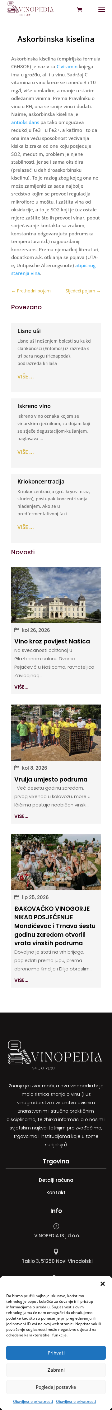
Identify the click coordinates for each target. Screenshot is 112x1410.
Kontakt (56, 1192)
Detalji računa (56, 1180)
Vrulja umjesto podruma (50, 779)
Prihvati (56, 1353)
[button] (103, 1284)
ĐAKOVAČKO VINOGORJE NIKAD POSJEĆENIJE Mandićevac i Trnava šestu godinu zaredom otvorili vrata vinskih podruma (55, 926)
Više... (21, 687)
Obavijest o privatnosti (33, 1401)
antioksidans (25, 122)
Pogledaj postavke (56, 1387)
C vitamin (67, 66)
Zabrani (56, 1370)
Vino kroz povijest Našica (52, 641)
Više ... (25, 376)
